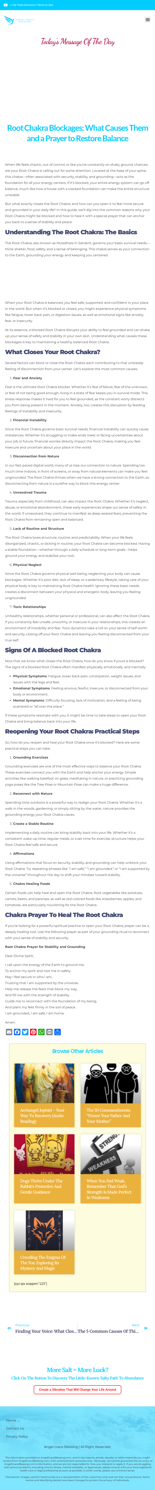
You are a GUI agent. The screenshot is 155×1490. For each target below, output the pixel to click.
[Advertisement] (77, 81)
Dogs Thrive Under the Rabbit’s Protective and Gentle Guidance (41, 1186)
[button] (147, 19)
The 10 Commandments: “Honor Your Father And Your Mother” (109, 1115)
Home (11, 1420)
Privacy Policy (17, 1436)
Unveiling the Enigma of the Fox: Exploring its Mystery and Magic (42, 1263)
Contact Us (15, 1428)
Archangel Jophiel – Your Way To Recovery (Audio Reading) (42, 1115)
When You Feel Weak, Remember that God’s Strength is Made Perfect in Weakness (109, 1189)
